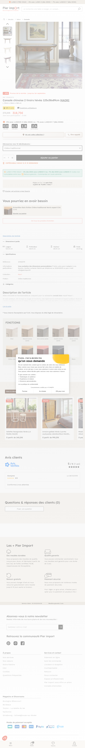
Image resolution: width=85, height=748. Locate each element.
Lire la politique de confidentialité (28, 384)
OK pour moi (60, 391)
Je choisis (42, 391)
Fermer (24, 391)
